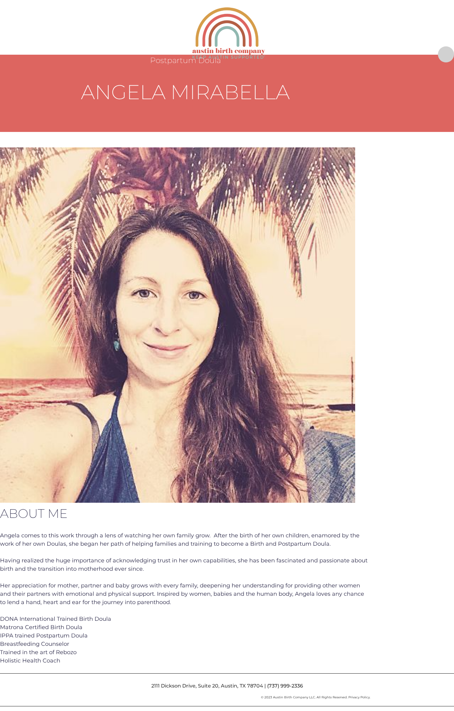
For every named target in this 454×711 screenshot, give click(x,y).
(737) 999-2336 (285, 686)
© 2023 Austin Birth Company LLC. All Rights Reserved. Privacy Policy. (315, 697)
